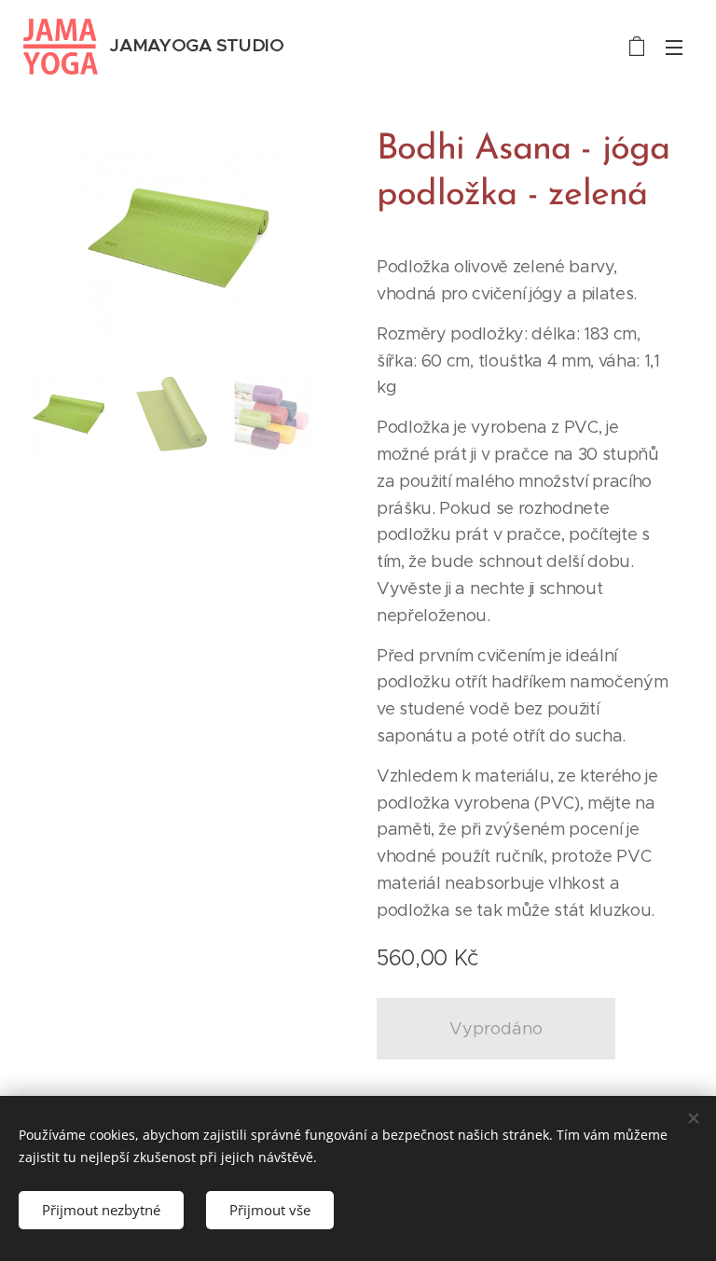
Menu (674, 46)
